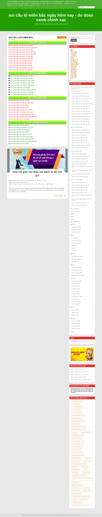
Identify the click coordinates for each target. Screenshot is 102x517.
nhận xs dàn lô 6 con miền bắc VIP (80, 124)
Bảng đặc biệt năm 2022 (78, 435)
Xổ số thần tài (75, 261)
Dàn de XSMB (87, 461)
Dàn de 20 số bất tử (77, 458)
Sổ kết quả (73, 224)
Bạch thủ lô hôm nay (77, 418)
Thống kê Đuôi (73, 68)
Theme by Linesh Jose (76, 515)
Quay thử (73, 318)
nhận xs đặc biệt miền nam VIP (79, 187)
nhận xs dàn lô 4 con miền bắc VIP (80, 121)
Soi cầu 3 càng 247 (76, 493)
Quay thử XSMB (73, 75)
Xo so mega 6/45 (73, 55)
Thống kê (72, 58)
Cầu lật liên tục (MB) (74, 62)
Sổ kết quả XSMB (74, 52)
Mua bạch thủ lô (87, 490)
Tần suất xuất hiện (74, 71)
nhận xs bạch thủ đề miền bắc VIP (80, 96)
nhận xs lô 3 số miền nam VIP (79, 192)
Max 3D (74, 245)
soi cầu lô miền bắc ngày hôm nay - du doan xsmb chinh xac (32, 180)
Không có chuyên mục (77, 485)
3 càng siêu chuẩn (76, 409)
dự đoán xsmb (75, 482)
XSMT (72, 50)
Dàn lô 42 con (85, 466)
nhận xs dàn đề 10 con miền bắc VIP (81, 114)
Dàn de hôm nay (76, 461)
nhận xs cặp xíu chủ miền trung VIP (81, 156)
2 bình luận (50, 184)
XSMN (72, 49)
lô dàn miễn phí (75, 490)
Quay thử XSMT (73, 76)
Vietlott (72, 235)
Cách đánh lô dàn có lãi (77, 444)
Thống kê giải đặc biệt (77, 502)
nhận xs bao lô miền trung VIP (79, 153)
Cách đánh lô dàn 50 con (78, 441)
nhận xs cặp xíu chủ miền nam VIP (80, 185)
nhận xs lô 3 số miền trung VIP (79, 163)
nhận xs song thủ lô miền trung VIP (80, 174)
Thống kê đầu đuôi (76, 281)
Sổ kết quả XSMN (76, 229)
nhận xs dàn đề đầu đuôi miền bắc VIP (81, 116)
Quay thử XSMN (76, 323)
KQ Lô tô (73, 307)
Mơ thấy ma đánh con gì (29, 184)
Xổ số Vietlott (75, 238)
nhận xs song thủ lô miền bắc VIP (80, 147)
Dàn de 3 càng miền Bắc (78, 455)
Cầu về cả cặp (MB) (74, 63)
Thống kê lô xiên (74, 66)
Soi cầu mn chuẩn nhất (76, 179)
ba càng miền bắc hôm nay (78, 415)
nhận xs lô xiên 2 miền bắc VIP (79, 135)
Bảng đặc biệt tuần (76, 438)
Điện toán (73, 254)
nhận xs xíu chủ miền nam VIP (79, 205)
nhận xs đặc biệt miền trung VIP (80, 158)
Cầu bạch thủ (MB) (74, 61)
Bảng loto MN (75, 312)
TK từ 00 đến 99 (76, 304)
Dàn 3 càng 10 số (76, 449)
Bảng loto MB (75, 310)
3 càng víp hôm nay (76, 412)
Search (73, 40)
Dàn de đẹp (75, 466)
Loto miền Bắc (73, 72)
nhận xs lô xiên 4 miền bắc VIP (79, 140)
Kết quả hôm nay (75, 221)
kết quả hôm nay (74, 51)
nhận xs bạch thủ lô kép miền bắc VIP (81, 98)
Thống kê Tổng (73, 70)
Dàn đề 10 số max (86, 472)
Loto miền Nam (73, 73)
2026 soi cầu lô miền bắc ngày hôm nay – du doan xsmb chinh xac (36, 515)
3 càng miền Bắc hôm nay (78, 406)
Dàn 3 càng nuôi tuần (77, 452)
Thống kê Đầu (75, 291)
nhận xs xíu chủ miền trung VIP (80, 176)
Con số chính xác (15, 182)
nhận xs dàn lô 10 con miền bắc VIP (81, 119)
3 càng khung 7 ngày (77, 401)
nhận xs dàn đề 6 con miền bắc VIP (81, 108)
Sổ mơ (72, 78)
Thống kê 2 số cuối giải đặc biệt (79, 499)
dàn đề (85, 469)
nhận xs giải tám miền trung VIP (80, 161)
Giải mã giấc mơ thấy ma (17, 184)
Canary (68, 515)
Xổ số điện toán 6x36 (74, 59)
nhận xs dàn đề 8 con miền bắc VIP (81, 111)
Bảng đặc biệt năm (86, 432)
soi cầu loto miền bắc (41, 184)
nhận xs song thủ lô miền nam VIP (80, 202)
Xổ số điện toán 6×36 (77, 256)
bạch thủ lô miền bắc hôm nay (79, 426)
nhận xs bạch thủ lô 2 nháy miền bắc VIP (82, 103)
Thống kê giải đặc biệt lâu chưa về (80, 505)
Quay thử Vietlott (74, 77)
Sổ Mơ (72, 331)
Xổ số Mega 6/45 (76, 240)
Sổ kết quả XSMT (74, 53)
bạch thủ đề (75, 432)
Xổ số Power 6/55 (76, 243)
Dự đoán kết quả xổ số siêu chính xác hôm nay (81, 479)
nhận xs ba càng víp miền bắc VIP (80, 93)
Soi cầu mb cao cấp (76, 91)
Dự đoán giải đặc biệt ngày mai (79, 475)
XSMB (72, 213)
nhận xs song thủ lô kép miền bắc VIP (81, 145)
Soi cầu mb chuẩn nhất (76, 127)
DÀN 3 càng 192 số (76, 446)
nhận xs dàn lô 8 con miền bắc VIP (80, 130)
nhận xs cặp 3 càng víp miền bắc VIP (81, 132)
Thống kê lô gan (74, 65)
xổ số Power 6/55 (74, 56)
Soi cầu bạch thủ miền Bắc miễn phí (80, 496)
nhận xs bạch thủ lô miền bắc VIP (80, 101)
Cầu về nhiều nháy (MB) (75, 64)
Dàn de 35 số (89, 458)
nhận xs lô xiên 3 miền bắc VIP (79, 137)
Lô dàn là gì (86, 488)
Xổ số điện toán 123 (74, 60)
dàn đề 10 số (75, 472)
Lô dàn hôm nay (76, 488)
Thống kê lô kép (73, 67)
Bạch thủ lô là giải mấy (77, 421)
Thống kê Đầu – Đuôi (74, 69)
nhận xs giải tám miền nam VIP (79, 190)
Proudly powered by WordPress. (59, 515)
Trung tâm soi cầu (24, 182)
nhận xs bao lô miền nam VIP (79, 182)
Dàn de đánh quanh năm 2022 (79, 464)
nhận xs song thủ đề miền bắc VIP (80, 142)
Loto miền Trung (74, 74)
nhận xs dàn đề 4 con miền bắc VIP (81, 106)
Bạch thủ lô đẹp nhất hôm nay (79, 429)
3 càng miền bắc (76, 404)
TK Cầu (72, 265)
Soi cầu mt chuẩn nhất (76, 151)
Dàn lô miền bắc (76, 469)
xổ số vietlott (73, 54)
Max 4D (72, 57)
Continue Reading (60, 196)
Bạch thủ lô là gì (76, 424)
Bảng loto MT (75, 315)
